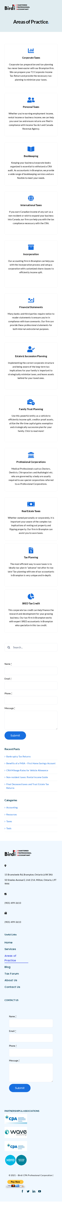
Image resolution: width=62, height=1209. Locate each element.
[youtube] (39, 1191)
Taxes (9, 821)
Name (8, 664)
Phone (8, 693)
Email (8, 678)
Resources (11, 814)
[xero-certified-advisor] (16, 1155)
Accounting (12, 807)
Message (10, 708)
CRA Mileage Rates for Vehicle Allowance (27, 770)
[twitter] (28, 1191)
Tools (9, 828)
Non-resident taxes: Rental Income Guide (27, 777)
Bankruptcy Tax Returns (18, 756)
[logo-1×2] (17, 5)
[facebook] (22, 1191)
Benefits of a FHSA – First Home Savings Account (31, 763)
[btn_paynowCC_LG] (15, 1181)
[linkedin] (34, 1191)
